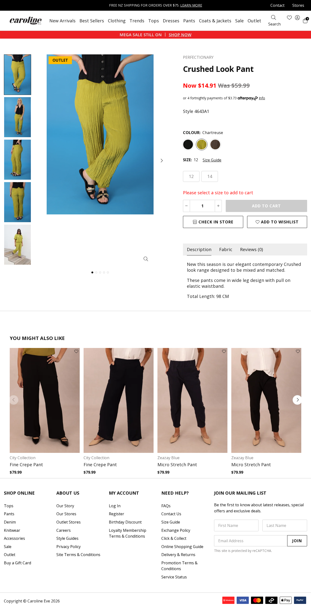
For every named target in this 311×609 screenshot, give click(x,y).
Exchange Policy (175, 530)
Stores (298, 5)
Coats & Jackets (215, 21)
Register (116, 513)
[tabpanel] (245, 280)
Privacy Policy (68, 546)
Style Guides (67, 538)
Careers (63, 530)
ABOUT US (67, 493)
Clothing (117, 21)
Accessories (14, 538)
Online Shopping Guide (182, 546)
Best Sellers (91, 21)
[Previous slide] (13, 400)
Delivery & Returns (178, 554)
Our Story (65, 505)
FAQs (166, 505)
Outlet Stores (68, 522)
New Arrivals (62, 21)
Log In (115, 505)
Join (297, 540)
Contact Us (171, 513)
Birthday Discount (125, 522)
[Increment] (218, 206)
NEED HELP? (175, 493)
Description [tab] (199, 249)
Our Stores (66, 513)
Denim (10, 522)
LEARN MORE (191, 5)
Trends (137, 21)
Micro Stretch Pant (177, 464)
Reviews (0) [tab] (251, 249)
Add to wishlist (279, 222)
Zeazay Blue (168, 457)
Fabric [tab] (225, 249)
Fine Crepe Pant (26, 464)
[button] (161, 160)
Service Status (174, 577)
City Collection (22, 457)
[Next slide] (297, 400)
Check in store (215, 222)
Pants (189, 21)
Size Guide (212, 160)
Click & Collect (173, 538)
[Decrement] (186, 206)
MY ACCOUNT (124, 493)
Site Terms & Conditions (78, 554)
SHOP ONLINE (19, 493)
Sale (239, 21)
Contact (277, 5)
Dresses (171, 21)
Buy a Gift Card (17, 563)
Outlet (254, 21)
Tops (153, 21)
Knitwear (12, 530)
